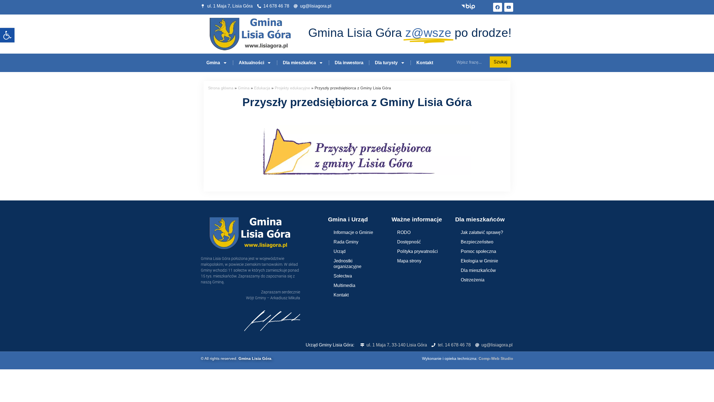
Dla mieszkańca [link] (299, 62)
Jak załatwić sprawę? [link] (482, 232)
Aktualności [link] (251, 62)
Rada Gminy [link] (346, 242)
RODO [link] (404, 232)
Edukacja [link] (262, 88)
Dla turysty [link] (386, 62)
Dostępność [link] (409, 242)
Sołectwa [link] (343, 276)
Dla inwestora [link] (349, 62)
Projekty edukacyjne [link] (292, 88)
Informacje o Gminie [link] (353, 232)
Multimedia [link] (344, 285)
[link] (7, 35)
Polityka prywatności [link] (417, 251)
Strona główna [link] (220, 88)
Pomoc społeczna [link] (478, 251)
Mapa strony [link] (409, 261)
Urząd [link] (340, 251)
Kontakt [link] (424, 62)
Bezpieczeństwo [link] (477, 242)
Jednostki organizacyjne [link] (347, 264)
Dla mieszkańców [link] (478, 270)
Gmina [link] (213, 62)
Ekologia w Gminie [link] (479, 261)
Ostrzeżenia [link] (472, 279)
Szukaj (500, 61)
